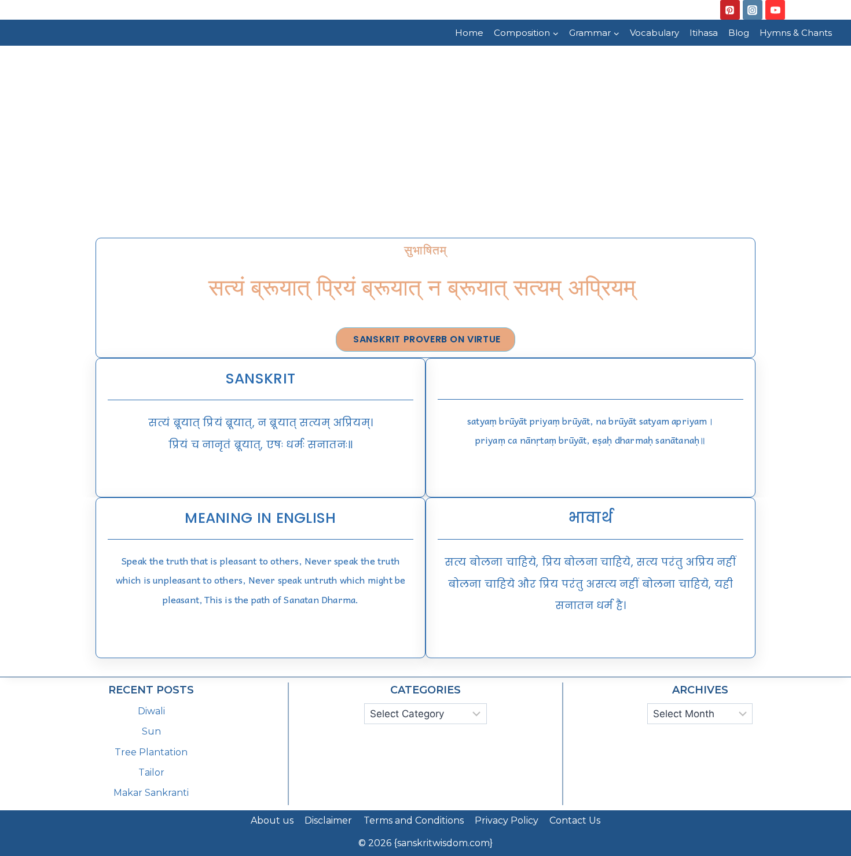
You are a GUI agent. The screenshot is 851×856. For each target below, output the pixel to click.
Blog (738, 32)
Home (469, 32)
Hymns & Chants (796, 32)
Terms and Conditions (414, 820)
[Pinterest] (730, 10)
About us (272, 820)
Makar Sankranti (151, 792)
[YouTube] (775, 10)
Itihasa (703, 32)
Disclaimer (328, 820)
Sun (151, 731)
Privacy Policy (506, 820)
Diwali (151, 711)
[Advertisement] (425, 132)
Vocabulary (654, 32)
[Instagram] (752, 10)
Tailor (151, 772)
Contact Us (574, 820)
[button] (425, 339)
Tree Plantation (151, 752)
